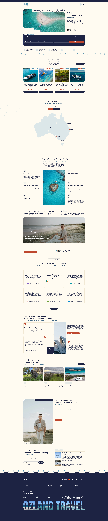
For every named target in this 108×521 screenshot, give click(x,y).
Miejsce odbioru (27, 36)
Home (36, 485)
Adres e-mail (72, 407)
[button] (84, 5)
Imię (55, 407)
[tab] (50, 109)
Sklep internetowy (75, 485)
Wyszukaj (76, 41)
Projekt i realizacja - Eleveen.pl (81, 517)
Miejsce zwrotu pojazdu (42, 36)
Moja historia (50, 485)
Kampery (37, 488)
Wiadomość (57, 411)
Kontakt (61, 488)
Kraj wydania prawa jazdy (73, 36)
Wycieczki (37, 486)
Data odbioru (26, 40)
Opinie (49, 486)
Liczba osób (56, 40)
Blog (48, 488)
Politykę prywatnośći (31, 464)
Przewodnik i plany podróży (77, 486)
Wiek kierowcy (56, 36)
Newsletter (62, 486)
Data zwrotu (40, 40)
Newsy (61, 485)
